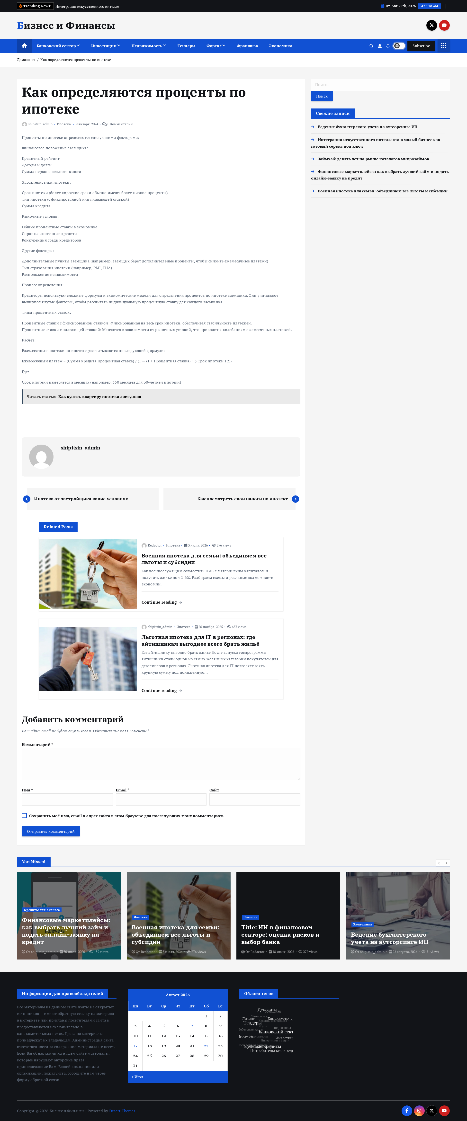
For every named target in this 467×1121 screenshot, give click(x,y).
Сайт (214, 790)
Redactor (155, 545)
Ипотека (64, 124)
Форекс (214, 45)
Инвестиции (104, 45)
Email (122, 790)
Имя (27, 790)
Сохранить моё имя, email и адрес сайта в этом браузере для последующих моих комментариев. (127, 815)
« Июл (137, 1076)
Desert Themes (122, 1110)
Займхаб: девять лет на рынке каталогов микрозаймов (373, 158)
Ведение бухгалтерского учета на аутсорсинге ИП (367, 126)
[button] (439, 863)
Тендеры (186, 45)
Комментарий (37, 744)
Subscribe (421, 45)
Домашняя (26, 59)
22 (206, 1046)
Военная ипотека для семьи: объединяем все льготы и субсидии (383, 191)
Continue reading (160, 602)
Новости (250, 917)
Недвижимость (147, 45)
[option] (69, 916)
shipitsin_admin (40, 124)
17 (135, 1046)
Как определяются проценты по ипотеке (75, 59)
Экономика (280, 45)
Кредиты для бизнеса (42, 910)
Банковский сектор (56, 45)
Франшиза (247, 45)
